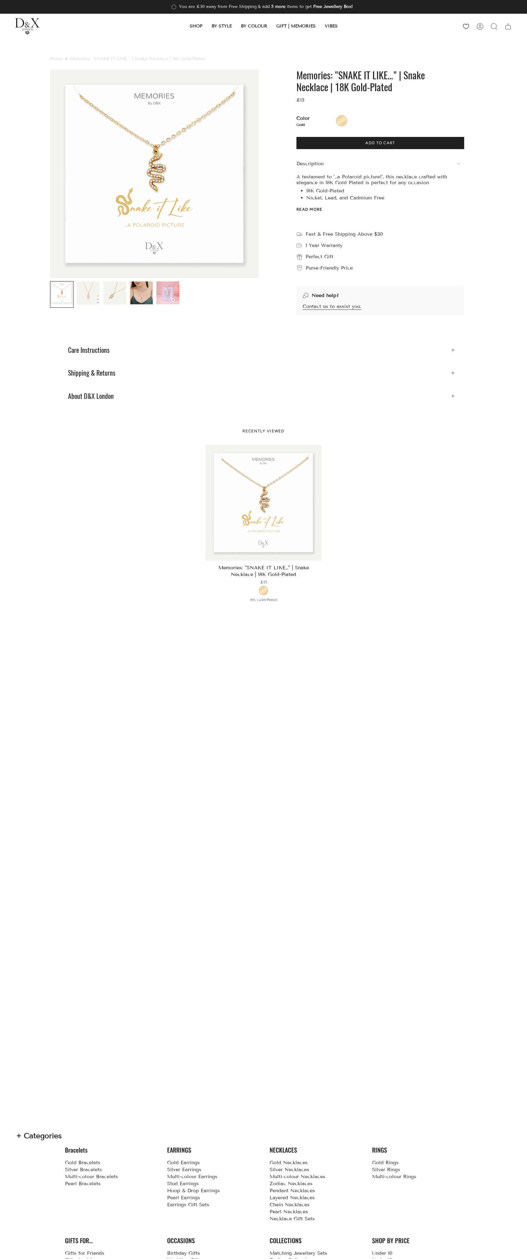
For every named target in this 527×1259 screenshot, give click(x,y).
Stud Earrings (183, 1183)
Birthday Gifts (183, 1253)
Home (56, 58)
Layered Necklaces (292, 1197)
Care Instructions (88, 350)
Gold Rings (385, 1162)
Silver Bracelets (83, 1169)
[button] (196, 26)
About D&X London (91, 396)
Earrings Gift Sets (188, 1204)
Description (310, 163)
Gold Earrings (183, 1162)
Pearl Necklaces (289, 1211)
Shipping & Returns (91, 372)
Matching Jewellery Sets (298, 1253)
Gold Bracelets (82, 1162)
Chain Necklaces (290, 1204)
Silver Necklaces (289, 1169)
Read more (309, 209)
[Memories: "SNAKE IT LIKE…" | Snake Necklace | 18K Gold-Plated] (264, 503)
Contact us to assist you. (332, 306)
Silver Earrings (184, 1169)
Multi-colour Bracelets (91, 1176)
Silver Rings (386, 1169)
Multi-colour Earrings (192, 1176)
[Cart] (508, 26)
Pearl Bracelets (83, 1183)
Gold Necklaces (289, 1162)
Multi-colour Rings (394, 1176)
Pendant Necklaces (292, 1190)
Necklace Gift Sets (292, 1218)
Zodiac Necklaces (291, 1183)
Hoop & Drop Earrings (193, 1190)
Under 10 (382, 1253)
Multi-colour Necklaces (297, 1176)
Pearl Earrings (183, 1197)
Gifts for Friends (84, 1253)
